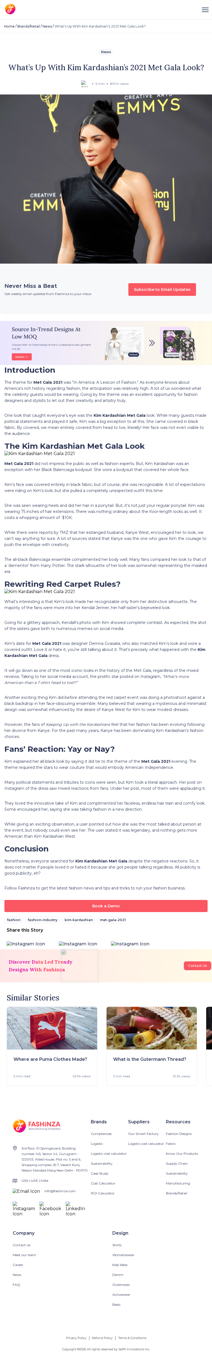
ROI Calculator (103, 1193)
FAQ (16, 1285)
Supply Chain (177, 1163)
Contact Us (197, 966)
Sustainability (102, 1163)
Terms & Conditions (132, 1338)
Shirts (116, 1245)
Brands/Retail (28, 26)
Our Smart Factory (143, 1134)
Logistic (97, 1144)
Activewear (121, 1294)
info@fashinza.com (60, 1191)
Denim (117, 1275)
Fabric (171, 1144)
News (47, 26)
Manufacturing (178, 1183)
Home (9, 26)
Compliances (101, 1134)
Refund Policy (102, 1338)
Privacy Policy (76, 1338)
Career (18, 1265)
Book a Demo (106, 906)
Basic (116, 1304)
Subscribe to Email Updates (162, 289)
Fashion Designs (179, 1134)
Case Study (99, 1173)
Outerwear (121, 1285)
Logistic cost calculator (109, 1153)
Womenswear (123, 1255)
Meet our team (24, 1255)
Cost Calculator (103, 1183)
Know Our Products (182, 1153)
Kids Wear (120, 1265)
